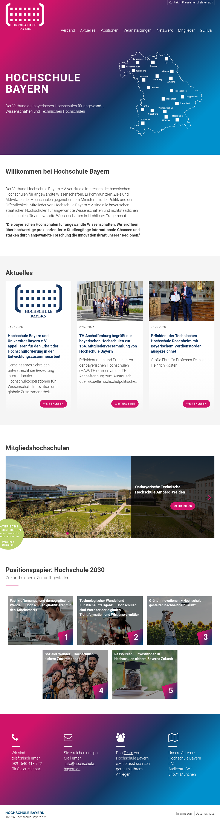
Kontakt (174, 2)
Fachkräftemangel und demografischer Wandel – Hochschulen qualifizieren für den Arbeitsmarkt (40, 605)
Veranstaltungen (137, 30)
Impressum (184, 813)
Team (128, 752)
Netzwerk (165, 30)
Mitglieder (186, 30)
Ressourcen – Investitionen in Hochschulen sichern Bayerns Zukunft (143, 656)
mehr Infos (183, 503)
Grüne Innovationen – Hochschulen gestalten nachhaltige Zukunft (176, 603)
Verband (68, 30)
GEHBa (206, 30)
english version (203, 2)
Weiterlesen (53, 403)
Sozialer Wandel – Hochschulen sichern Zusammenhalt (69, 656)
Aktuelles (87, 30)
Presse (186, 2)
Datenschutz (205, 813)
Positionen (109, 30)
